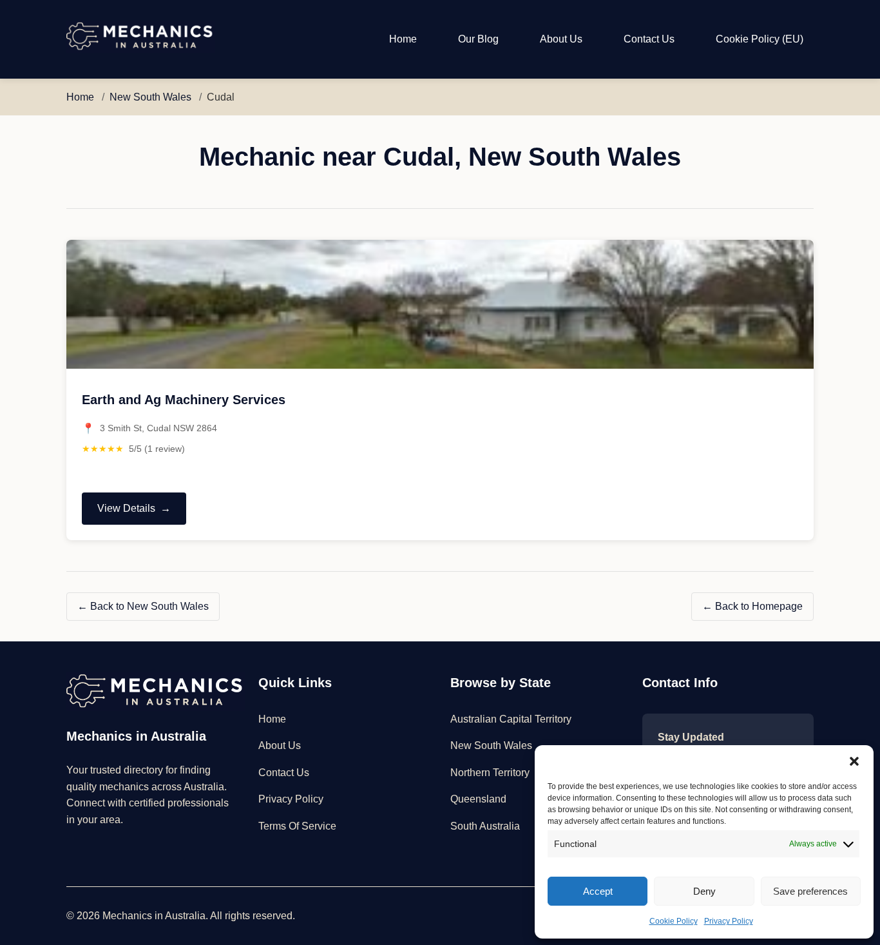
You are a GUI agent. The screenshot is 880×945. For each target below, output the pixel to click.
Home (403, 39)
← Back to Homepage (752, 606)
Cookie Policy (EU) (759, 39)
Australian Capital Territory (510, 719)
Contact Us (649, 39)
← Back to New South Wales (143, 606)
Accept (598, 891)
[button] (854, 761)
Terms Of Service (297, 826)
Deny (704, 891)
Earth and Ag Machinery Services (183, 400)
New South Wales (150, 97)
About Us (561, 39)
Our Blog (478, 39)
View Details (126, 514)
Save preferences (810, 891)
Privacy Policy (728, 921)
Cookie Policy (673, 921)
